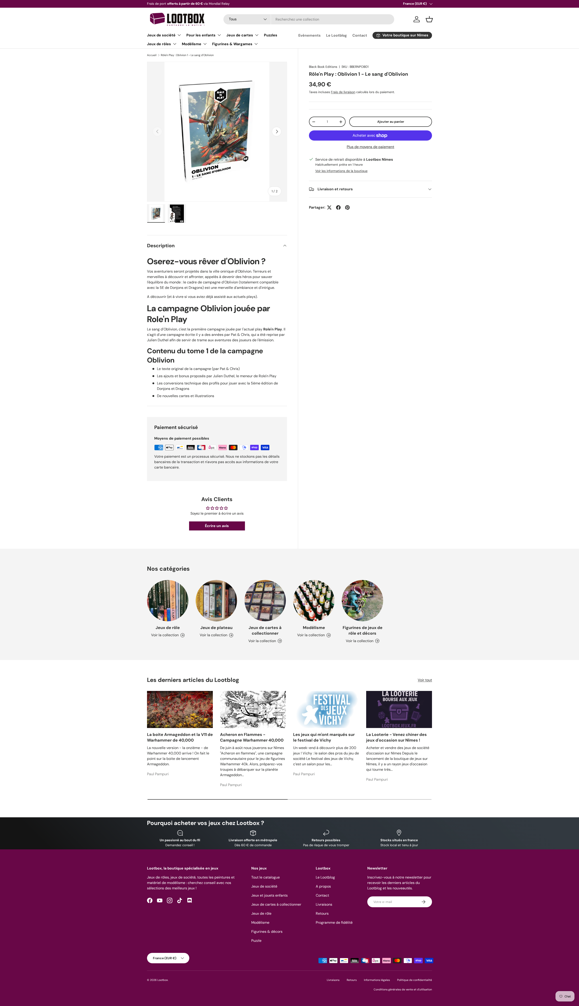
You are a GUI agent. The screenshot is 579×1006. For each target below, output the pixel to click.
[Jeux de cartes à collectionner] (265, 600)
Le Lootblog (336, 35)
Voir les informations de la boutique (341, 171)
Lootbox (162, 980)
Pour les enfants (201, 35)
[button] (429, 19)
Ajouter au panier (390, 122)
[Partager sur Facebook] (338, 207)
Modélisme (191, 44)
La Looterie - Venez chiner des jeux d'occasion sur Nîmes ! (396, 737)
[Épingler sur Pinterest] (347, 207)
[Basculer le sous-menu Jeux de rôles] (174, 44)
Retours (322, 913)
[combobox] (308, 19)
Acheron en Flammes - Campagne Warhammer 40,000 (252, 737)
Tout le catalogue (265, 877)
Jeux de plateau (216, 627)
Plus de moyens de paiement (370, 146)
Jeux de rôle (168, 627)
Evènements (309, 35)
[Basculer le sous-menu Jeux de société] (179, 35)
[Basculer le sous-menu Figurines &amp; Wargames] (256, 44)
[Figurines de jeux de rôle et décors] (362, 600)
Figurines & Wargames (232, 44)
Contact (359, 35)
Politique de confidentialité (414, 980)
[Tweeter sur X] (329, 207)
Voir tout (425, 680)
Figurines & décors (266, 931)
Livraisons (324, 904)
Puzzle (256, 940)
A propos (323, 886)
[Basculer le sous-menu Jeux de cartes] (256, 35)
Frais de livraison (343, 92)
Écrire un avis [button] (217, 525)
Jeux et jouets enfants (269, 895)
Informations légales (377, 980)
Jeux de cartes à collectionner (265, 630)
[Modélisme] (314, 600)
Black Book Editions (323, 67)
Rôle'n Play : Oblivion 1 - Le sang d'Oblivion (187, 55)
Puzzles (270, 35)
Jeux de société (161, 35)
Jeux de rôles (159, 44)
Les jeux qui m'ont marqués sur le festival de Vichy (324, 737)
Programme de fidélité (334, 922)
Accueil (152, 55)
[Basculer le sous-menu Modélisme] (205, 44)
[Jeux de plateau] (216, 600)
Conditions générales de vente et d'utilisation (403, 989)
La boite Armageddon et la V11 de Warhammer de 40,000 (180, 737)
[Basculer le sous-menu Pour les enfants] (219, 35)
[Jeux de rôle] (167, 600)
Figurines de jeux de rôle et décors (362, 630)
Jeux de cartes (239, 35)
